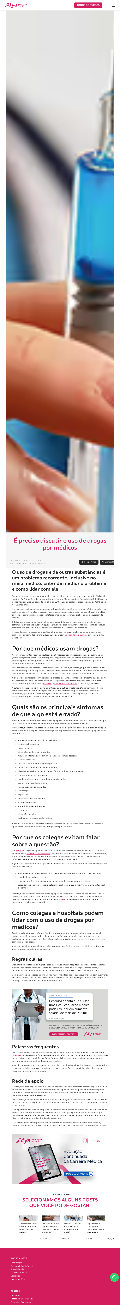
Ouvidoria (15, 1295)
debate (61, 899)
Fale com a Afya (18, 1279)
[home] (16, 5)
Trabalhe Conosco (19, 1272)
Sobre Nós (15, 1276)
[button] (111, 5)
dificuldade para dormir (65, 683)
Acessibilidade (17, 1269)
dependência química (77, 635)
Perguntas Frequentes (21, 1302)
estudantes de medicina (38, 853)
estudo (19, 850)
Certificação (16, 1262)
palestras (16, 1055)
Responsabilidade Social (22, 1266)
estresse (47, 683)
